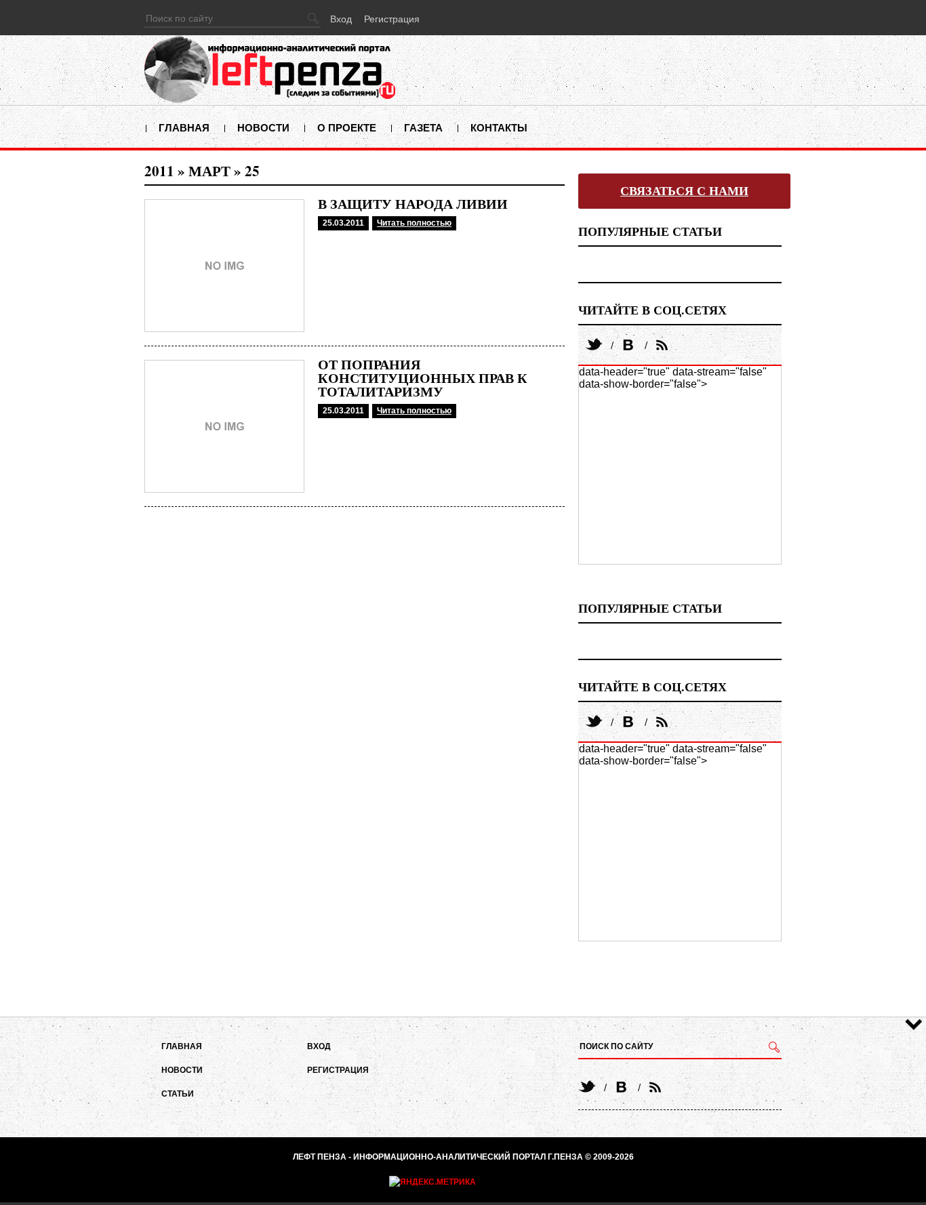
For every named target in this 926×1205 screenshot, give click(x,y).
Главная (184, 128)
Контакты (498, 128)
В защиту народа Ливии (413, 204)
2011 (159, 171)
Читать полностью (414, 223)
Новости (263, 128)
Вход (341, 19)
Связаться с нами (684, 191)
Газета (423, 128)
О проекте (346, 128)
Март (209, 171)
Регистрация (392, 19)
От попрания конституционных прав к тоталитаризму (422, 378)
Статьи (177, 1094)
